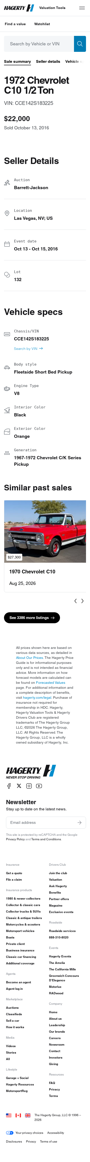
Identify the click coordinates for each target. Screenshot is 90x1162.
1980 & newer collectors (23, 898)
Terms (53, 1095)
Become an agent (18, 982)
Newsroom (56, 1044)
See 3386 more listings (29, 618)
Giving (53, 1064)
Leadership (57, 1025)
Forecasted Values (50, 683)
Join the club (58, 873)
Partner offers (59, 899)
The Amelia (57, 962)
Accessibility (55, 1132)
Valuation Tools (52, 8)
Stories (11, 1052)
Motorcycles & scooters (23, 924)
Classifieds (14, 1014)
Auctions (12, 1007)
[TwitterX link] (19, 786)
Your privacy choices (29, 1132)
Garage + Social (17, 1078)
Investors (55, 1057)
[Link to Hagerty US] (9, 1115)
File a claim (14, 879)
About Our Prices (29, 658)
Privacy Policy (15, 839)
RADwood (56, 993)
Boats (10, 937)
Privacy (54, 1089)
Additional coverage (20, 963)
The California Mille (62, 969)
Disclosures (14, 1141)
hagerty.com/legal (37, 697)
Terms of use (48, 1141)
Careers (55, 1038)
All (8, 1059)
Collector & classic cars (23, 905)
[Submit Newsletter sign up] (79, 822)
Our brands (57, 1031)
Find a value (15, 24)
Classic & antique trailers (24, 918)
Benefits (55, 892)
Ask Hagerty (58, 886)
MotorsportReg (17, 1090)
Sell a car (12, 1020)
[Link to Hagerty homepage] (31, 772)
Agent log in (14, 988)
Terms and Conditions (46, 839)
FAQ (52, 1083)
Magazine (55, 905)
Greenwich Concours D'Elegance (64, 978)
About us (55, 1018)
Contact (54, 1051)
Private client (15, 943)
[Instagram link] (29, 786)
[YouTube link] (39, 786)
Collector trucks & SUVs (23, 911)
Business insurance (20, 950)
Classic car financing (21, 956)
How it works (15, 1027)
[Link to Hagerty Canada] (18, 1115)
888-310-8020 (58, 937)
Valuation (55, 879)
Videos (11, 1046)
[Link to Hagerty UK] (27, 1115)
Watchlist (42, 24)
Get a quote (14, 873)
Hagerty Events (60, 956)
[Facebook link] (9, 786)
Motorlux (55, 986)
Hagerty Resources (20, 1084)
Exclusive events (61, 912)
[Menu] (82, 8)
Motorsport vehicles (20, 930)
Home (53, 1012)
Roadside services (62, 930)
